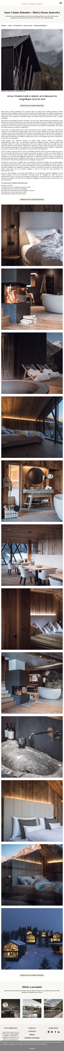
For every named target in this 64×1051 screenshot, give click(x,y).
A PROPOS (32, 1031)
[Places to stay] (32, 4)
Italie (10, 26)
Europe (3, 26)
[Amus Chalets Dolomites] (32, 61)
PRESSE (32, 1035)
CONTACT (32, 1028)
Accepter (32, 1049)
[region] (32, 1046)
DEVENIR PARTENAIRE (32, 1038)
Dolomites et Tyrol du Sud (22, 26)
